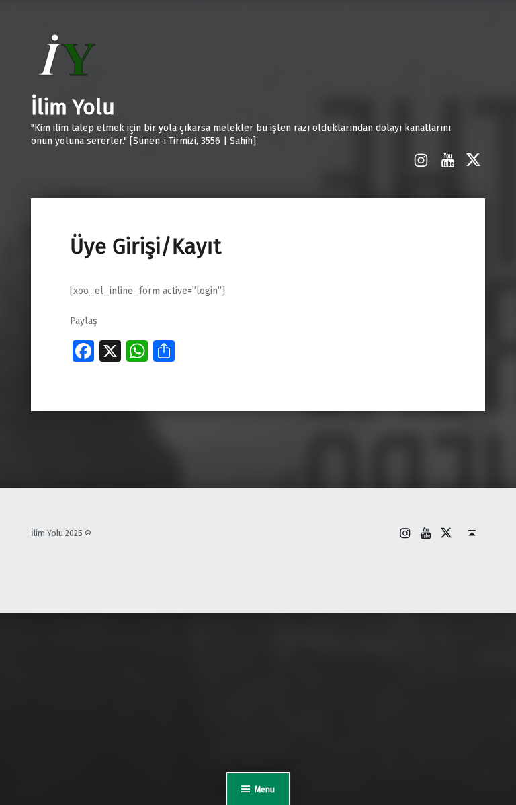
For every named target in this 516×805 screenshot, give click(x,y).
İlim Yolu (73, 107)
